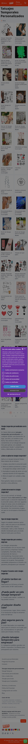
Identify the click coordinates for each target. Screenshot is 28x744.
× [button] (24, 348)
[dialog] (14, 372)
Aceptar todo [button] (14, 386)
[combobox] (22, 349)
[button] (14, 394)
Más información (6, 366)
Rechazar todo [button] (14, 390)
